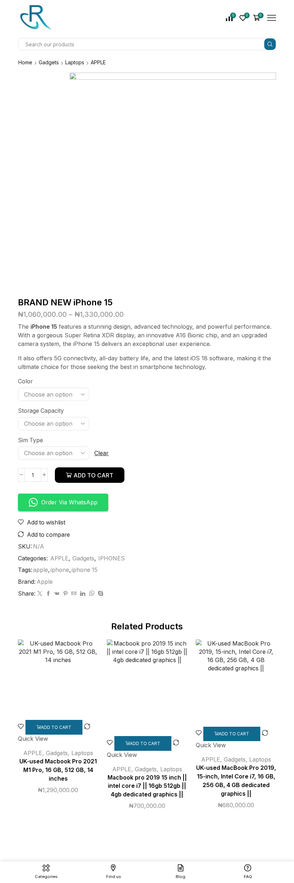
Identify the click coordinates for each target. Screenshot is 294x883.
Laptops (74, 62)
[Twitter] (39, 594)
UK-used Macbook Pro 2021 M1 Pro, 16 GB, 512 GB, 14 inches (58, 770)
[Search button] (270, 44)
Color (25, 381)
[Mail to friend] (74, 594)
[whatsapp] (91, 594)
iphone (60, 570)
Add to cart (93, 475)
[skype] (99, 594)
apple (40, 570)
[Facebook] (48, 594)
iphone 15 (85, 570)
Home (25, 62)
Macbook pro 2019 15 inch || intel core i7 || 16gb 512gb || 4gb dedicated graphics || (147, 786)
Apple (45, 581)
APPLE (98, 62)
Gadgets (49, 62)
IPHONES (111, 558)
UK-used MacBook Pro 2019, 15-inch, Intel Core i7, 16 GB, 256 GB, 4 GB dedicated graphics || (236, 780)
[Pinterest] (65, 594)
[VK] (57, 594)
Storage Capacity (41, 410)
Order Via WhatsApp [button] (69, 502)
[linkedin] (82, 594)
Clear (101, 453)
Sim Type (30, 440)
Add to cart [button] (56, 727)
